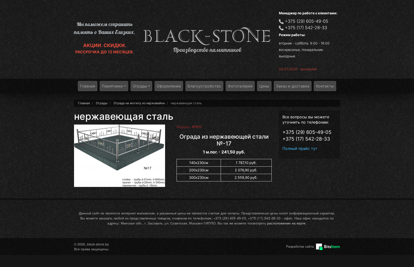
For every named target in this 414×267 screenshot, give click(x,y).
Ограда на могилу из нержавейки (139, 103)
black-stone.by (207, 36)
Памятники (112, 86)
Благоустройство (204, 86)
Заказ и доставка (292, 86)
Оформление (169, 86)
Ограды (140, 86)
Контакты (325, 86)
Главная (87, 86)
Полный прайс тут (299, 148)
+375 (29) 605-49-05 (306, 21)
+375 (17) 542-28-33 (306, 27)
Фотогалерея (240, 86)
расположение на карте (286, 223)
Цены (264, 86)
